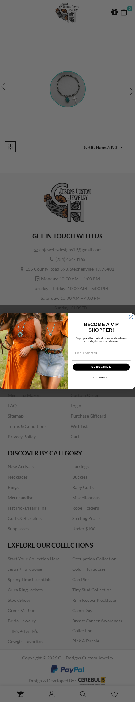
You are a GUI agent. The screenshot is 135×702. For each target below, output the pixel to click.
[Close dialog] (131, 317)
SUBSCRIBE (101, 367)
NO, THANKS (101, 377)
